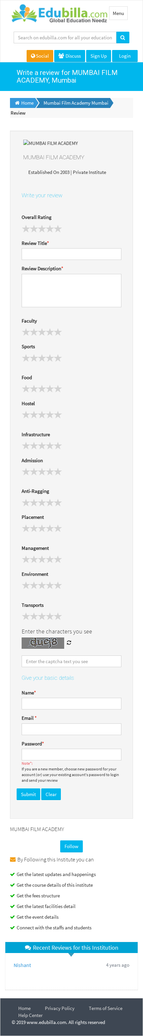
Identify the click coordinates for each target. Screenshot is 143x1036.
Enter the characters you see (57, 631)
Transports (33, 605)
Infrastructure (36, 434)
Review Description (42, 268)
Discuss (73, 56)
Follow (71, 846)
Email (29, 718)
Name (29, 692)
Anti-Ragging (35, 491)
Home (24, 1008)
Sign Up (98, 56)
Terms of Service (105, 1008)
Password (33, 743)
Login (125, 56)
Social (42, 56)
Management (35, 548)
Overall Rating (37, 217)
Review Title (35, 243)
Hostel (28, 403)
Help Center (30, 1015)
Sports (28, 346)
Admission (32, 460)
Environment (35, 574)
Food (27, 377)
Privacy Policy (59, 1008)
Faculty (29, 321)
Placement (33, 517)
